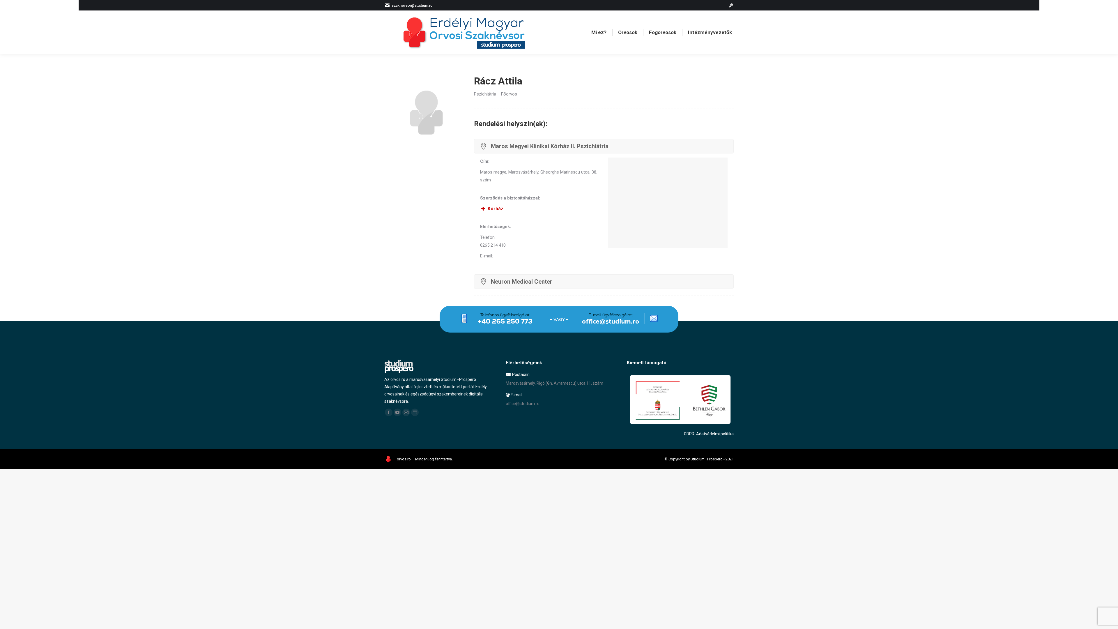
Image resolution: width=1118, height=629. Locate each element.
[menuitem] (599, 32)
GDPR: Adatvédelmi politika (709, 434)
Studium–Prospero (707, 459)
